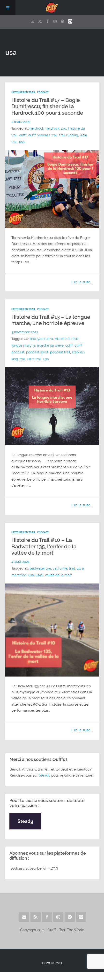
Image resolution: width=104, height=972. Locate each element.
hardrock (37, 128)
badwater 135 (40, 568)
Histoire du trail (67, 339)
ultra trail (34, 359)
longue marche (23, 346)
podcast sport (37, 352)
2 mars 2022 (20, 122)
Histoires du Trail (23, 92)
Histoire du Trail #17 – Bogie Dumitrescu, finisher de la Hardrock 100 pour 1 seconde (47, 106)
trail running (68, 135)
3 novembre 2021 (24, 332)
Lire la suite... (82, 282)
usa (22, 142)
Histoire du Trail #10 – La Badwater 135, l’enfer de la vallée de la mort (43, 546)
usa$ (39, 575)
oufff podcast (39, 135)
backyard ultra (41, 339)
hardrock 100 (55, 128)
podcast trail (60, 352)
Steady (44, 775)
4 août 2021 (20, 562)
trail (55, 135)
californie (60, 568)
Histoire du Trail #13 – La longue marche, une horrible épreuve (50, 320)
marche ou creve (50, 346)
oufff (23, 135)
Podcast (43, 92)
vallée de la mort (58, 575)
